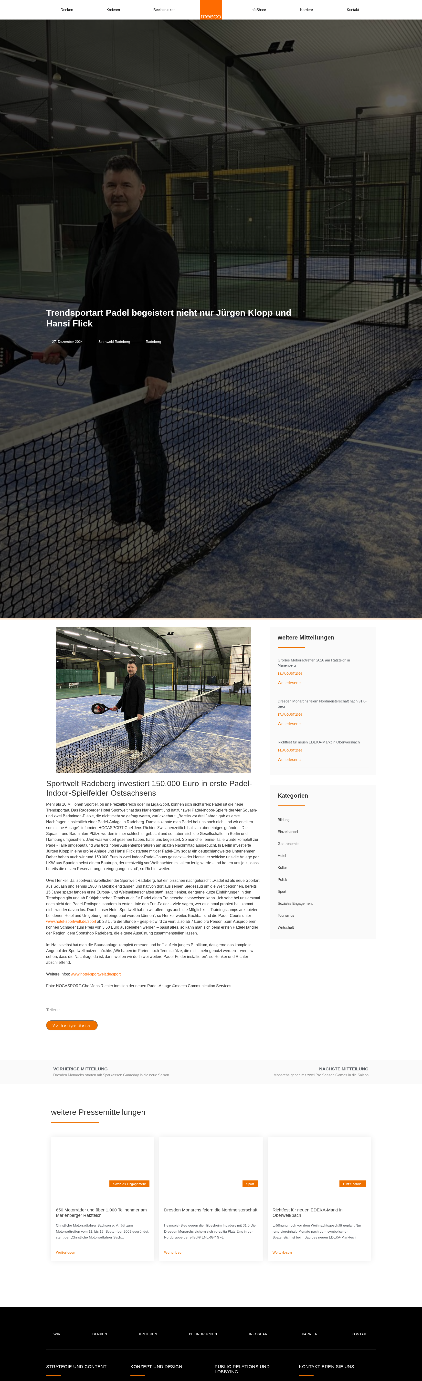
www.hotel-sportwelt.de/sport (71, 921)
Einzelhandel (288, 832)
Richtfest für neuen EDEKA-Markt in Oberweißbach (319, 742)
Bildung (283, 820)
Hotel (282, 855)
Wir (57, 1334)
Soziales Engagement (295, 903)
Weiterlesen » (290, 683)
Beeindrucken (164, 10)
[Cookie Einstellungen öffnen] (11, 1375)
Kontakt (353, 10)
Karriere (306, 10)
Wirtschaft (286, 927)
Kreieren (113, 10)
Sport (282, 891)
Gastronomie (288, 844)
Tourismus (286, 915)
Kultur (282, 867)
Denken (67, 10)
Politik (282, 879)
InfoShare (258, 10)
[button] (175, 1010)
